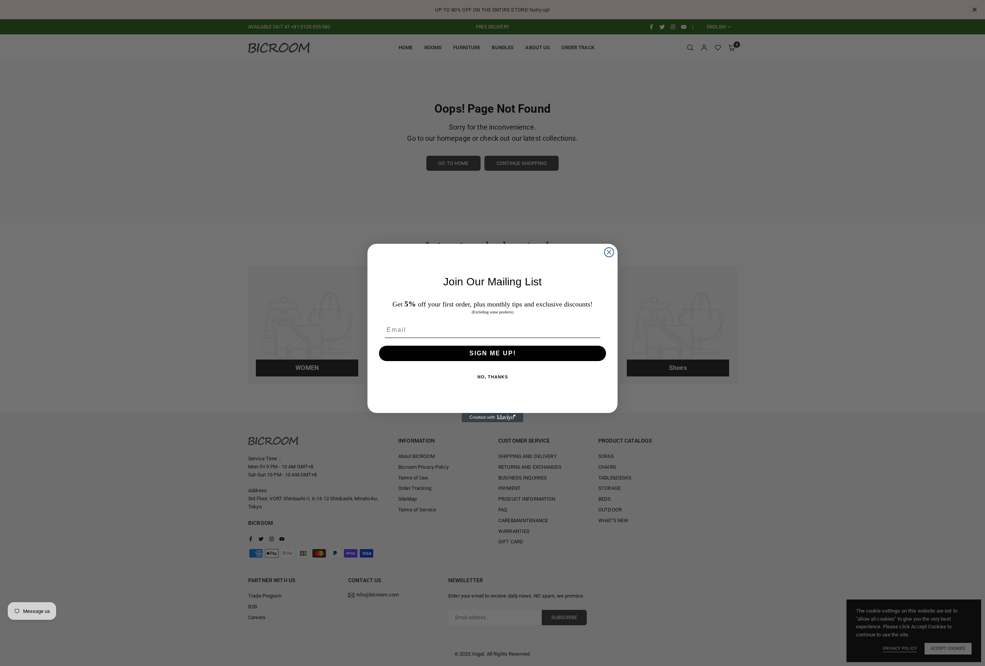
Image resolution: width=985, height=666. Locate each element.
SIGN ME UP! (492, 353)
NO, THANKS (492, 377)
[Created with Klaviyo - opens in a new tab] (492, 417)
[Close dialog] (609, 252)
